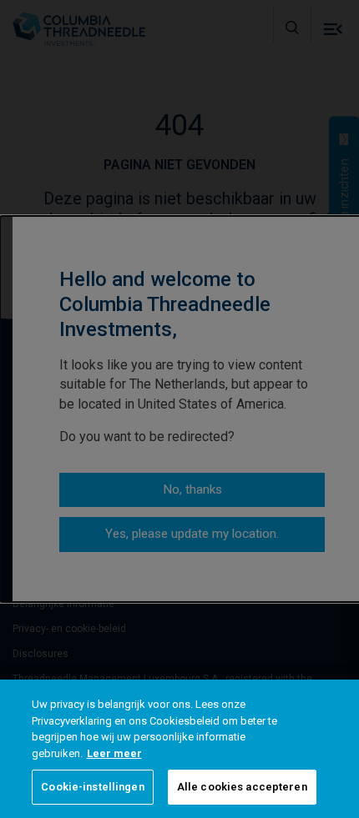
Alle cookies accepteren (242, 786)
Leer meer (114, 753)
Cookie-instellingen (92, 786)
